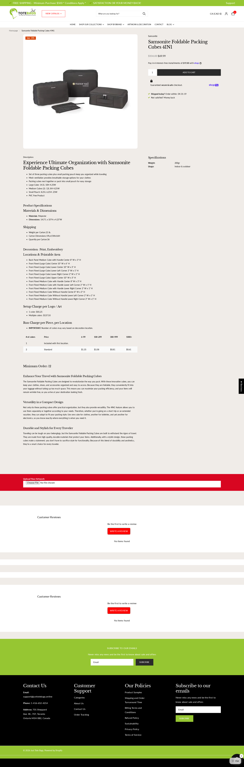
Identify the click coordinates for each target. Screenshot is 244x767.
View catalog (52, 13)
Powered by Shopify (53, 750)
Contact (159, 24)
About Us (79, 703)
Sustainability (132, 723)
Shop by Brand (114, 24)
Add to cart (189, 72)
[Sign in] (226, 14)
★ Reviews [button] (241, 386)
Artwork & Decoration (139, 24)
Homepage (13, 30)
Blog (169, 24)
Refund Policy (132, 718)
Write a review (119, 531)
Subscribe (144, 662)
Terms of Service (133, 735)
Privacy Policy (132, 729)
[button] (164, 70)
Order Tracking (81, 714)
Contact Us (80, 709)
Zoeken (144, 14)
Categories (79, 697)
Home (73, 24)
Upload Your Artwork (34, 479)
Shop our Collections (90, 24)
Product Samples (133, 692)
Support (230, 3)
